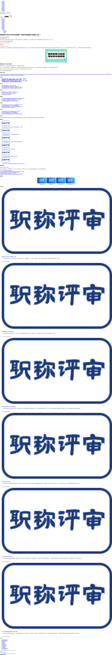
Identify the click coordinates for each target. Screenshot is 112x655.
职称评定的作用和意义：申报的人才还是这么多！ (9, 91)
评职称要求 (3, 643)
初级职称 (3, 8)
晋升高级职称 (5, 75)
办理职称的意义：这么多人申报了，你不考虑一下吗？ (10, 92)
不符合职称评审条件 (5, 639)
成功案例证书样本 (54, 74)
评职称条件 (3, 647)
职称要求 (3, 642)
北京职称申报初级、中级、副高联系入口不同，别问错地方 (11, 111)
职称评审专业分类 (59, 74)
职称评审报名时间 (42, 74)
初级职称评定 (13, 75)
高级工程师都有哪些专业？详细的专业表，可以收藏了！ (10, 86)
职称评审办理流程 (25, 74)
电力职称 (39, 117)
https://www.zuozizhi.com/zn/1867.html (10, 173)
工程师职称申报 (4, 645)
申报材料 (3, 4)
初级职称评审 (95, 74)
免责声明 (5, 31)
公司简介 (5, 30)
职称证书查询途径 (31, 74)
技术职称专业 (2, 117)
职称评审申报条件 (20, 74)
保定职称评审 (4, 644)
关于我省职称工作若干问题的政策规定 (13, 47)
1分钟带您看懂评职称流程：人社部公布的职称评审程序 (10, 105)
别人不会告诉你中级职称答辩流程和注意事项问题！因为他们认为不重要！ (13, 98)
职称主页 (3, 18)
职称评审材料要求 (4, 640)
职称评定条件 (18, 174)
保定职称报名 (4, 646)
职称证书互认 (9, 75)
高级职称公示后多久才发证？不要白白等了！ (9, 107)
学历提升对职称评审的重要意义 (7, 94)
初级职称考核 (87, 74)
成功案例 (3, 11)
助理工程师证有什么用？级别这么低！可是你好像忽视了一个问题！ (12, 104)
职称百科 (3, 7)
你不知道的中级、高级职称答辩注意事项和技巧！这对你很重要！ (12, 99)
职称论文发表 (10, 117)
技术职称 (21, 174)
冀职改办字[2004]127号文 (23, 47)
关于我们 (3, 29)
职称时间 (14, 174)
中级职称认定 (104, 74)
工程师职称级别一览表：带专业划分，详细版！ (9, 85)
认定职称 (14, 117)
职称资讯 (3, 6)
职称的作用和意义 (23, 117)
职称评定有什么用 (32, 117)
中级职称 (3, 9)
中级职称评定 (18, 75)
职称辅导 (3, 3)
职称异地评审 (4, 641)
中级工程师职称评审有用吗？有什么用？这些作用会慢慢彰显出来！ (12, 106)
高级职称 (3, 10)
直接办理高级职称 (82, 74)
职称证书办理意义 (37, 74)
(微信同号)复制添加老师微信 (6, 41)
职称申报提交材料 (14, 74)
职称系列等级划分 (71, 74)
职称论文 (3, 5)
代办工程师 (28, 117)
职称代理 (37, 117)
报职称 (17, 117)
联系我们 (5, 32)
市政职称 (42, 117)
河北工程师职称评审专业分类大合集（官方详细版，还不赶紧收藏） (12, 87)
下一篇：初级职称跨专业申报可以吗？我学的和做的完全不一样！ (10, 172)
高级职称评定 (22, 75)
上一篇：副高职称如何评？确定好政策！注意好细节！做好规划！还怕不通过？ (12, 171)
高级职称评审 (108, 74)
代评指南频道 (8, 12)
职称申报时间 (6, 117)
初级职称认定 (91, 74)
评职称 (4, 12)
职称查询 (19, 117)
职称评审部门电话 (8, 74)
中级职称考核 (100, 74)
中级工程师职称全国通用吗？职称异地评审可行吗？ (7, 556)
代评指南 (3, 20)
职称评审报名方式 (48, 74)
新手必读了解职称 (3, 74)
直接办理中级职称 (76, 74)
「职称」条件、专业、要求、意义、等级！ (8, 93)
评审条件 (3, 19)
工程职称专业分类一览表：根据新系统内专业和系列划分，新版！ (12, 88)
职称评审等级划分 (65, 74)
